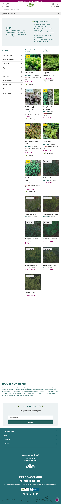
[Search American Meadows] (56, 9)
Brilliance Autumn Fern (31, 143)
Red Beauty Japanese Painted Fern (32, 108)
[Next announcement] (58, 1)
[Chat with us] (57, 499)
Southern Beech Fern (50, 239)
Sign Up (30, 422)
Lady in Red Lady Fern (50, 214)
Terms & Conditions (38, 484)
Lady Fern (46, 73)
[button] (3, 5)
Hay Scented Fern (31, 265)
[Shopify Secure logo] (25, 489)
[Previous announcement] (3, 1)
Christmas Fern (48, 178)
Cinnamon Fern (30, 214)
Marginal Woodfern (31, 239)
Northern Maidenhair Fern (32, 179)
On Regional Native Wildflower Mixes (32, 1)
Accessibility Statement (50, 484)
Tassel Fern (47, 141)
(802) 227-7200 (30, 458)
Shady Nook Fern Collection (48, 108)
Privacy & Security (26, 484)
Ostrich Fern (29, 73)
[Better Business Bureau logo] (35, 489)
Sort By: (45, 50)
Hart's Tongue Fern (49, 265)
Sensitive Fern (30, 292)
